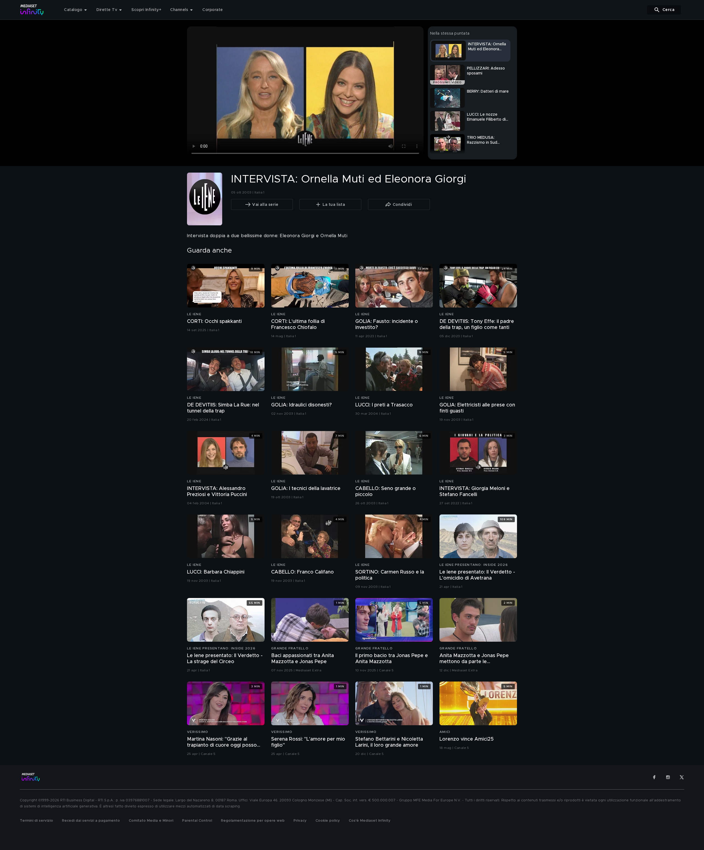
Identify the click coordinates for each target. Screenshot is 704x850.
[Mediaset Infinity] (32, 9)
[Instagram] (668, 777)
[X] (681, 777)
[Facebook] (654, 777)
